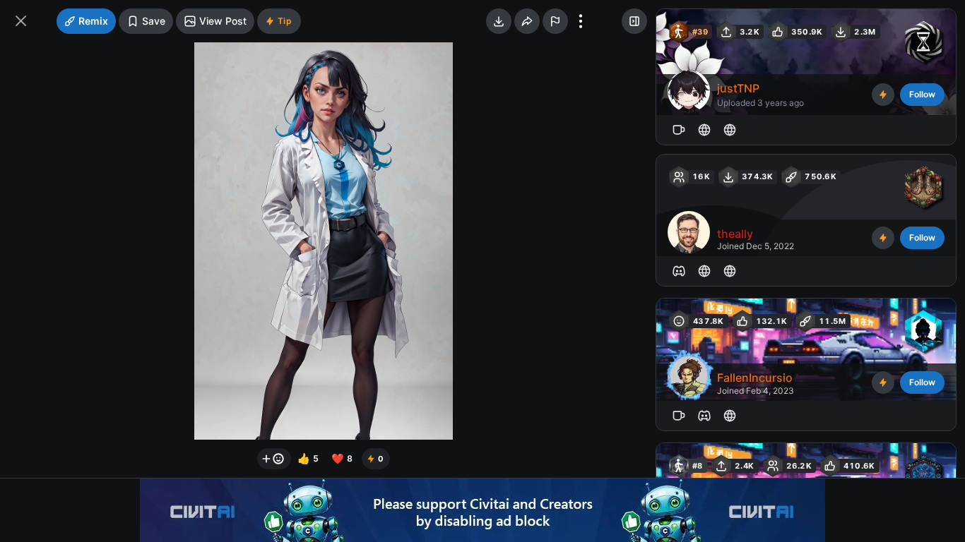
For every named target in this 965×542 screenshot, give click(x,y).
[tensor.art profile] (729, 130)
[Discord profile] (679, 271)
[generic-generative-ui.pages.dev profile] (729, 271)
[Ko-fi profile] (679, 130)
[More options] (581, 21)
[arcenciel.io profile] (704, 130)
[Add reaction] (274, 458)
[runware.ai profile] (704, 271)
